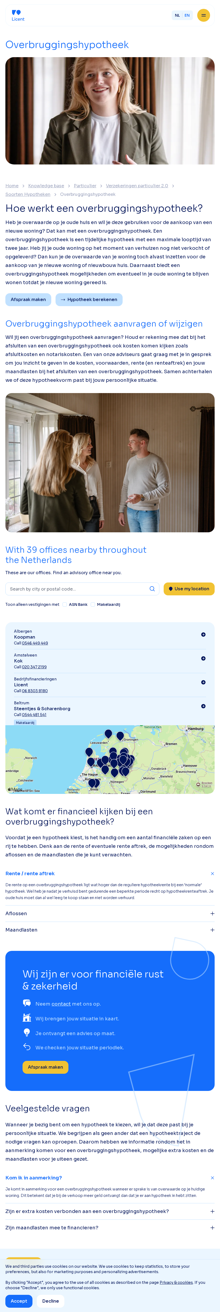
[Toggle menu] (203, 15)
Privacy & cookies (176, 1282)
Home (12, 186)
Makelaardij (108, 604)
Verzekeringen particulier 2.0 (137, 186)
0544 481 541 (34, 714)
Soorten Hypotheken (27, 194)
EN (187, 15)
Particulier (85, 186)
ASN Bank (78, 604)
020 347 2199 (34, 667)
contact (61, 1004)
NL (177, 15)
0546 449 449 (35, 643)
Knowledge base (46, 186)
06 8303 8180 (35, 690)
